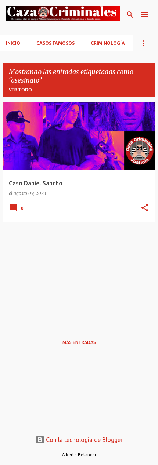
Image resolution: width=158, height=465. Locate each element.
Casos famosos (55, 43)
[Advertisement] (58, 274)
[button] (144, 208)
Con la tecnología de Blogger (83, 439)
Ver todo (20, 89)
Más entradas (79, 342)
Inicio (13, 43)
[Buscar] (130, 14)
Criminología (108, 43)
